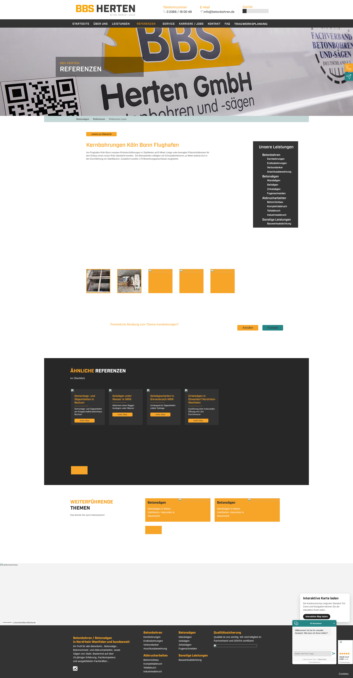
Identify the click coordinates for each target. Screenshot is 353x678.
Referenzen (99, 119)
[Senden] (333, 653)
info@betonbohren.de (219, 12)
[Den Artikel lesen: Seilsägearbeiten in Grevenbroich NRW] (148, 391)
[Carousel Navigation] (144, 470)
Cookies (344, 673)
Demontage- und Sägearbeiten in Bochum (84, 399)
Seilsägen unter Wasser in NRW (122, 397)
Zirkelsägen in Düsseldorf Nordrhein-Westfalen (202, 399)
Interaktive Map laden (317, 616)
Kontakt (273, 327)
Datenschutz (322, 659)
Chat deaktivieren (314, 662)
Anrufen (248, 327)
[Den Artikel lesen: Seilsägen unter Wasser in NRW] (110, 391)
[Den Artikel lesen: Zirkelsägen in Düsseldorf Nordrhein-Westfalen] (186, 391)
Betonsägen (82, 119)
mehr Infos (84, 420)
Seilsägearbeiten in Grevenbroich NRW (162, 397)
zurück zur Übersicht (101, 134)
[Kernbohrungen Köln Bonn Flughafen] (105, 16)
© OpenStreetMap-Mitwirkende (24, 622)
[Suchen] (245, 11)
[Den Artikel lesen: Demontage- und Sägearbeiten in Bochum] (72, 391)
